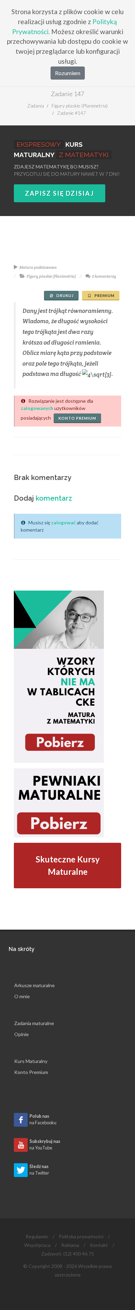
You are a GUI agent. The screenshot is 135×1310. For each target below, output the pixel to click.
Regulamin (37, 1236)
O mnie (22, 996)
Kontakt (99, 1245)
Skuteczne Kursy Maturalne (68, 865)
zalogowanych (37, 408)
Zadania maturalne (34, 1023)
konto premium (77, 418)
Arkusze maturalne (34, 985)
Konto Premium (31, 1072)
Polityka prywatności (81, 1236)
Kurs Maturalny (30, 1061)
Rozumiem (67, 73)
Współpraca (37, 1245)
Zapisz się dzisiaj (59, 193)
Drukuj (64, 295)
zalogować (63, 522)
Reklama (70, 1245)
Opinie (21, 1034)
